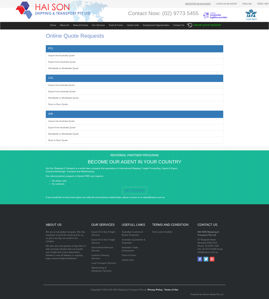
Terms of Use (171, 289)
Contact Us (178, 25)
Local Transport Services (103, 263)
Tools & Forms (116, 25)
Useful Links (133, 25)
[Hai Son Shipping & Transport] (53, 10)
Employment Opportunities (156, 25)
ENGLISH (247, 3)
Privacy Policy (155, 289)
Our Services (98, 25)
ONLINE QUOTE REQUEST (207, 25)
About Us (64, 25)
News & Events (80, 25)
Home (53, 25)
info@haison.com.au (208, 252)
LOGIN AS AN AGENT (226, 3)
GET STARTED (134, 190)
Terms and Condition (162, 232)
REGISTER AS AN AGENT (198, 3)
